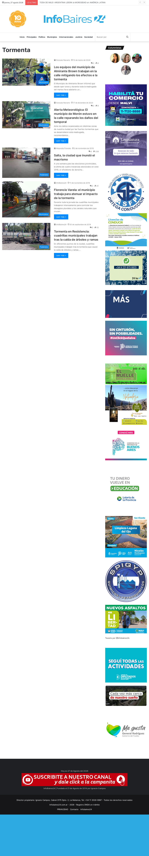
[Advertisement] (74, 835)
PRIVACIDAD (62, 809)
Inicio (22, 37)
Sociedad (88, 37)
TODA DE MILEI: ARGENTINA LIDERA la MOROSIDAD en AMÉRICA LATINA (72, 2)
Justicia (78, 37)
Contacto (74, 809)
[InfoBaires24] (74, 18)
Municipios (52, 37)
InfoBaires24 (61, 183)
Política (42, 37)
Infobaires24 (86, 809)
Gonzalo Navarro (63, 60)
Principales (32, 37)
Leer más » (61, 95)
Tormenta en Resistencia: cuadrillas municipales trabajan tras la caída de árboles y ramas (76, 235)
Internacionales (66, 37)
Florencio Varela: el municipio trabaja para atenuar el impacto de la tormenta (76, 194)
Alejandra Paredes (63, 148)
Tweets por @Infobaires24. (117, 638)
